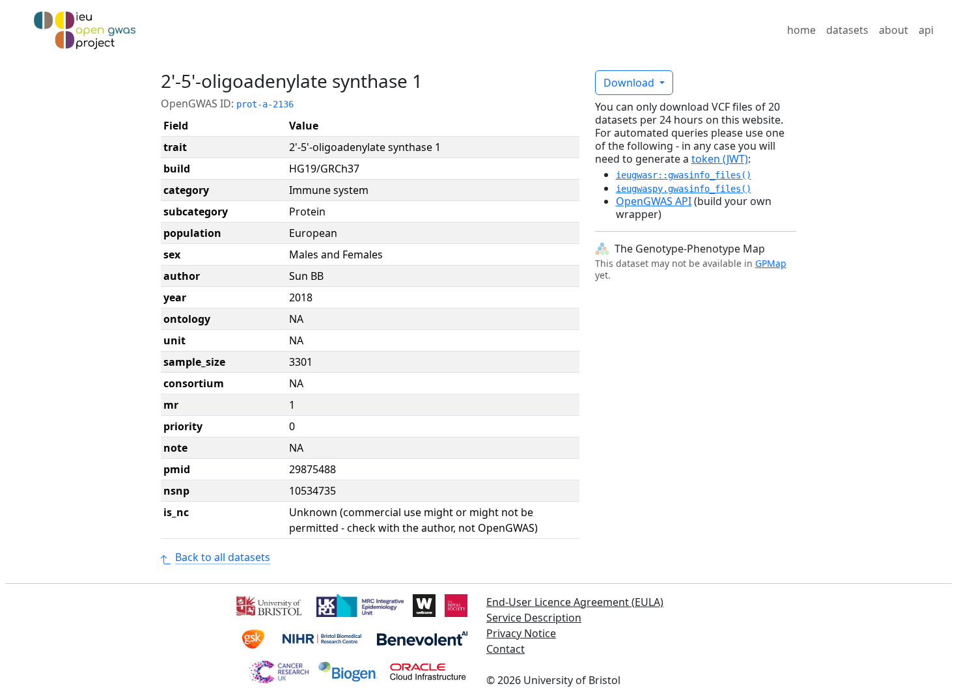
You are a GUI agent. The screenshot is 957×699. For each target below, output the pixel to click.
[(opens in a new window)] (268, 604)
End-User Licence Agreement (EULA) (574, 602)
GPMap (770, 263)
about (893, 30)
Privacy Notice (521, 633)
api (926, 30)
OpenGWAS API (653, 201)
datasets (847, 30)
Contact (505, 649)
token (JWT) (719, 159)
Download (630, 82)
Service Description (533, 617)
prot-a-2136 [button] (265, 104)
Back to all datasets (222, 557)
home (801, 30)
